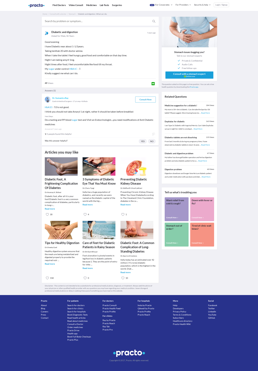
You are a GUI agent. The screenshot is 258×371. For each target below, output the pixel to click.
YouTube (212, 314)
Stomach (72, 14)
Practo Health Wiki (182, 324)
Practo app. (194, 87)
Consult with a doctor (58, 14)
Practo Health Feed (111, 308)
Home (45, 14)
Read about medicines (77, 321)
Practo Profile (109, 311)
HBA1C (73, 68)
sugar (51, 68)
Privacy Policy (179, 311)
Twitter (211, 308)
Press (43, 314)
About (44, 305)
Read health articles (76, 318)
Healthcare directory (182, 321)
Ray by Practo (109, 320)
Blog (43, 308)
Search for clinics (75, 308)
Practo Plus (72, 339)
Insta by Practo (145, 305)
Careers (44, 311)
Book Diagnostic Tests (77, 314)
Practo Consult (110, 305)
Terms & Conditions (182, 314)
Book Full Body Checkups (79, 336)
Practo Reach (109, 323)
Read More (205, 113)
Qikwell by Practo (146, 308)
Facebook (212, 305)
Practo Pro (108, 329)
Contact (44, 318)
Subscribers (178, 318)
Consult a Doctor (75, 324)
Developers (178, 308)
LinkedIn (212, 311)
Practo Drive (73, 330)
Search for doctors (76, 305)
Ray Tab (106, 326)
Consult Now (145, 99)
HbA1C (48, 107)
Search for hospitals (76, 311)
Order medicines (75, 327)
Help (175, 305)
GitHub (211, 318)
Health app (72, 333)
